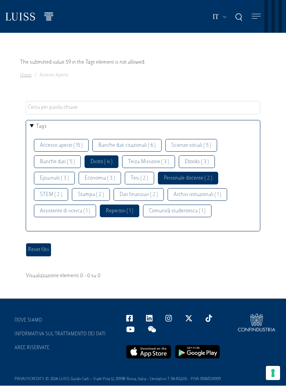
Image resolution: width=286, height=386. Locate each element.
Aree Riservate (32, 348)
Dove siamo (28, 320)
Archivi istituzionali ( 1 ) (197, 194)
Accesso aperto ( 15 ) (61, 145)
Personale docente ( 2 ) (188, 178)
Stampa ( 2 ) (91, 194)
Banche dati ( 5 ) (57, 162)
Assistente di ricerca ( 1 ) (65, 211)
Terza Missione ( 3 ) (148, 162)
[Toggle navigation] (256, 16)
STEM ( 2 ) (51, 194)
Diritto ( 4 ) (101, 162)
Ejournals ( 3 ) (54, 178)
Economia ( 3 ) (100, 178)
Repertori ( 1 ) (119, 211)
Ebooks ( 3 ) (197, 162)
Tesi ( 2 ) (139, 178)
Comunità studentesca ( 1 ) (177, 211)
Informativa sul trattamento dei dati (60, 334)
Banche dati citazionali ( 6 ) (127, 145)
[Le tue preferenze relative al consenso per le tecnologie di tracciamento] (273, 373)
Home (26, 75)
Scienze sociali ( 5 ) (191, 145)
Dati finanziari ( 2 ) (139, 194)
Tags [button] (41, 126)
